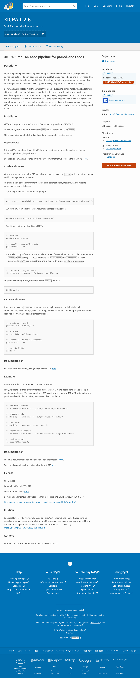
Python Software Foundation (69, 625)
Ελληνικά (69, 651)
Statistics (53, 585)
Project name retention (17, 589)
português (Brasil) (47, 651)
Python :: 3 (110, 156)
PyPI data (107, 73)
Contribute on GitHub (86, 582)
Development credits (85, 593)
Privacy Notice (120, 589)
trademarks (95, 622)
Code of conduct (120, 585)
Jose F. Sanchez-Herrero (120, 114)
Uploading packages (17, 582)
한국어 (134, 651)
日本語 (35, 651)
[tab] (13, 46)
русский (109, 651)
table (85, 158)
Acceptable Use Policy (120, 593)
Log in (119, 5)
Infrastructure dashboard (51, 582)
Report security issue (121, 582)
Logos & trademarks (53, 589)
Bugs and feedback (87, 578)
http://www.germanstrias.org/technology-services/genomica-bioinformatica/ (40, 502)
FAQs (18, 593)
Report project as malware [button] (119, 165)
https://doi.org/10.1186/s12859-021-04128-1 (24, 527)
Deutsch (78, 651)
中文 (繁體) (99, 651)
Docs (96, 5)
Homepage (110, 61)
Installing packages (17, 578)
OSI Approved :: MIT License (118, 140)
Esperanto (125, 651)
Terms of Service (120, 578)
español (19, 651)
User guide (18, 585)
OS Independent (113, 148)
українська (60, 651)
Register (130, 5)
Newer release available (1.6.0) (118, 82)
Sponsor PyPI (87, 589)
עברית (116, 651)
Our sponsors (53, 593)
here (54, 368)
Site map (70, 632)
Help (87, 5)
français (27, 651)
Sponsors (107, 5)
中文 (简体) (88, 651)
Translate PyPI (85, 585)
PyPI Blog (52, 578)
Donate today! (70, 617)
